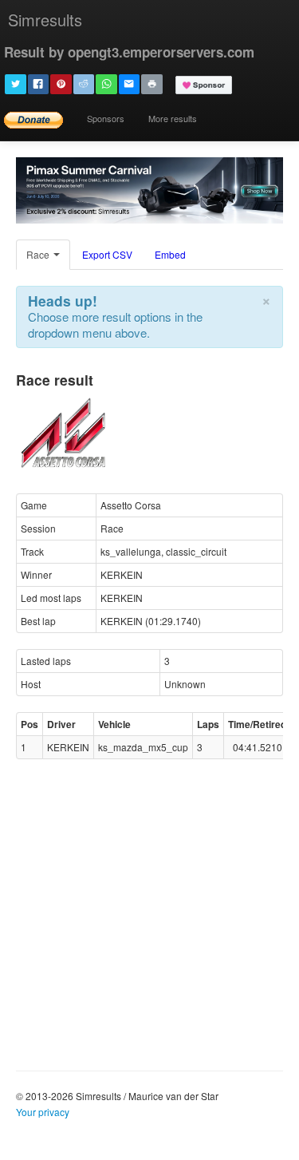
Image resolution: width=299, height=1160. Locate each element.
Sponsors (105, 118)
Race (39, 254)
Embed (170, 254)
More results (172, 118)
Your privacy (42, 1111)
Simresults (45, 19)
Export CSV (107, 254)
